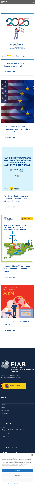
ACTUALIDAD (4, 414)
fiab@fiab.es (9, 437)
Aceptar (17, 470)
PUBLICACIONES (5, 411)
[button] (32, 455)
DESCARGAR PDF (10, 72)
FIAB (2, 402)
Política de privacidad (21, 483)
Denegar (17, 475)
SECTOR (3, 408)
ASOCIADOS (4, 405)
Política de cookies (12, 483)
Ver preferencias (17, 479)
